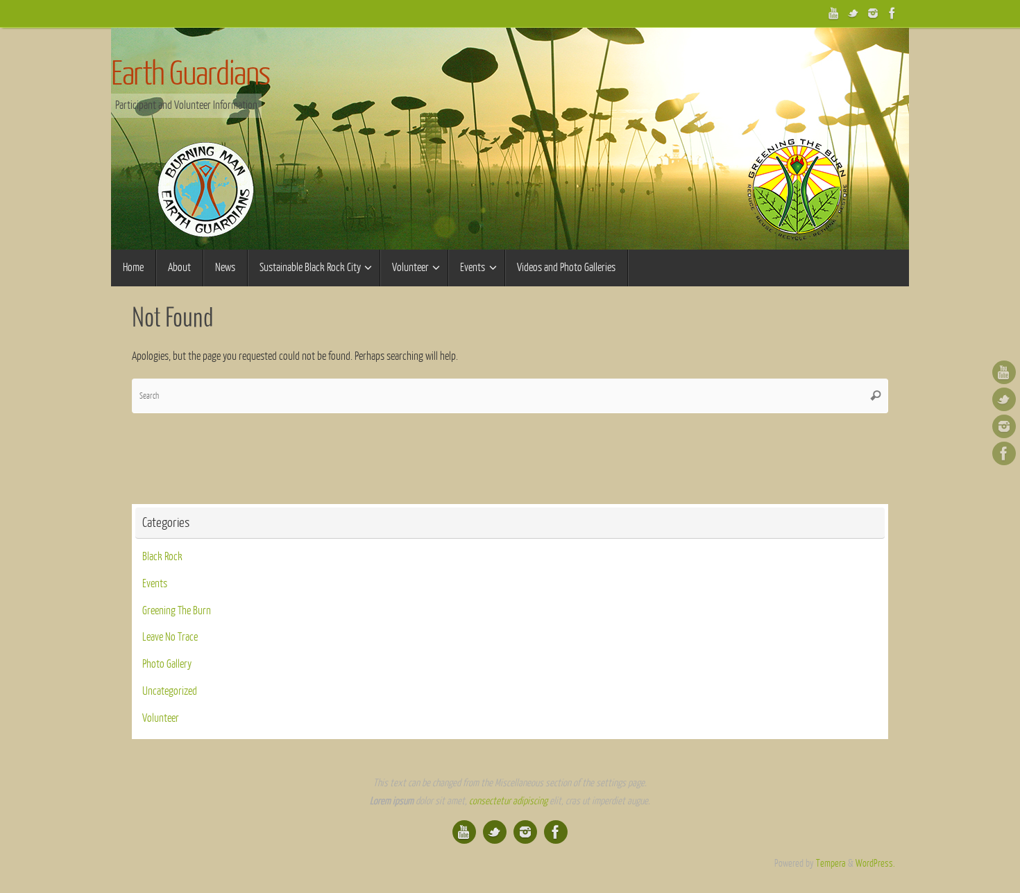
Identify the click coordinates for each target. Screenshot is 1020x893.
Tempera (831, 863)
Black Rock (162, 556)
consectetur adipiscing (508, 800)
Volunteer (160, 718)
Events (154, 584)
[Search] (875, 396)
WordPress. (875, 863)
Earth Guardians (190, 74)
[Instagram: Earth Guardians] (873, 13)
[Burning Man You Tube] (834, 13)
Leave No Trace (170, 637)
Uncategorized (169, 691)
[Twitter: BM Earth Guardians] (853, 13)
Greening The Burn (176, 611)
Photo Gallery (167, 664)
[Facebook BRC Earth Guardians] (892, 13)
